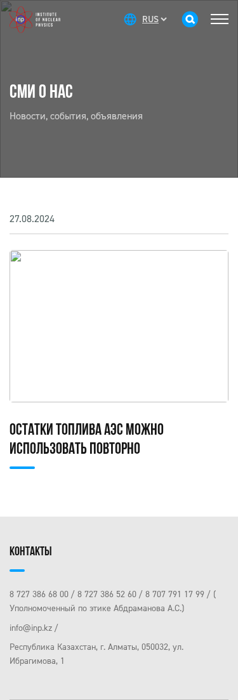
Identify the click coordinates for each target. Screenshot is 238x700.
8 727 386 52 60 (106, 594)
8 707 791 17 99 (174, 594)
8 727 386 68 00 (39, 594)
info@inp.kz (31, 628)
